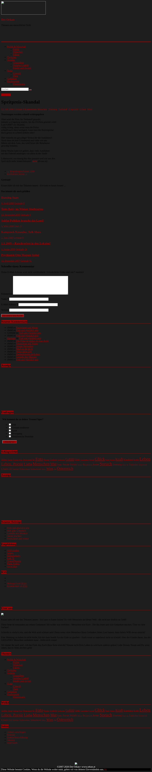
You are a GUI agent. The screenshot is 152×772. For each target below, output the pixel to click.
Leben (144, 458)
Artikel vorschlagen (16, 732)
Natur (9, 70)
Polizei (79, 465)
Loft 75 (10, 558)
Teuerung (52, 109)
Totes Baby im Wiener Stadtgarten (22, 209)
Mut (53, 464)
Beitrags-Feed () (17, 583)
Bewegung (17, 433)
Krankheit (128, 459)
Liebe (28, 464)
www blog (12, 566)
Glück (100, 459)
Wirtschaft (18, 52)
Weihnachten (24, 469)
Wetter (43, 469)
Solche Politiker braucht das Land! (22, 220)
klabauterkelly (13, 555)
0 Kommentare (30, 109)
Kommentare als (17, 586)
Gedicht (53, 459)
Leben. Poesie (12, 464)
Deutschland (27, 460)
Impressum (12, 742)
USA (10, 469)
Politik (16, 49)
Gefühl (69, 459)
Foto (39, 459)
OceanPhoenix (14, 561)
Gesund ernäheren (20, 427)
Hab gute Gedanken (16, 530)
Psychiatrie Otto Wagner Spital (20, 254)
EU (33, 460)
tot (127, 465)
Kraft (119, 459)
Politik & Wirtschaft (16, 46)
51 (30, 260)
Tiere (15, 76)
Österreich (65, 468)
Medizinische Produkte (22, 436)
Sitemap (11, 740)
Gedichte (61, 460)
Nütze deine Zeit (24, 351)
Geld (77, 459)
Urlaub (83, 109)
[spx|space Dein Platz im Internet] (76, 764)
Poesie (65, 464)
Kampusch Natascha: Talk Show (21, 231)
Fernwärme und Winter (27, 327)
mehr (34, 161)
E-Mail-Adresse (9, 304)
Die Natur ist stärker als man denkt (32, 341)
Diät (14, 424)
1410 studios (13, 550)
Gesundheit (18, 62)
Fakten (16, 54)
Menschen (42, 109)
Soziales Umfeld (20, 65)
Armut (10, 460)
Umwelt (17, 73)
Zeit (55, 469)
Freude (46, 460)
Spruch (106, 463)
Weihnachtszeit (35, 469)
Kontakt (11, 734)
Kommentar (6, 294)
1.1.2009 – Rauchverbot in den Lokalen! (25, 243)
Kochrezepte (13, 81)
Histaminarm (19, 84)
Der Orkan (8, 19)
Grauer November (24, 346)
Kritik (136, 459)
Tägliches (11, 57)
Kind (107, 460)
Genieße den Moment (26, 357)
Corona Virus (17, 460)
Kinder (112, 460)
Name (5, 299)
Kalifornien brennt (17, 174)
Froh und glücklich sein (27, 330)
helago (10, 553)
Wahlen (16, 469)
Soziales (11, 60)
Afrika (4, 459)
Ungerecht (73, 109)
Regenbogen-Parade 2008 (20, 171)
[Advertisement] (39, 36)
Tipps (124, 465)
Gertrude (18, 109)
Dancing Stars (9, 197)
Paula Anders (13, 563)
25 (20, 226)
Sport (14, 430)
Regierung (87, 464)
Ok (105, 769)
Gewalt (91, 460)
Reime (96, 464)
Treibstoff (62, 109)
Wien (89, 109)
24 (25, 249)
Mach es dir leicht (24, 349)
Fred (16, 226)
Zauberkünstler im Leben (28, 354)
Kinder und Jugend (22, 68)
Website (5, 310)
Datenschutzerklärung (17, 737)
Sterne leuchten (14, 536)
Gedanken (12, 78)
